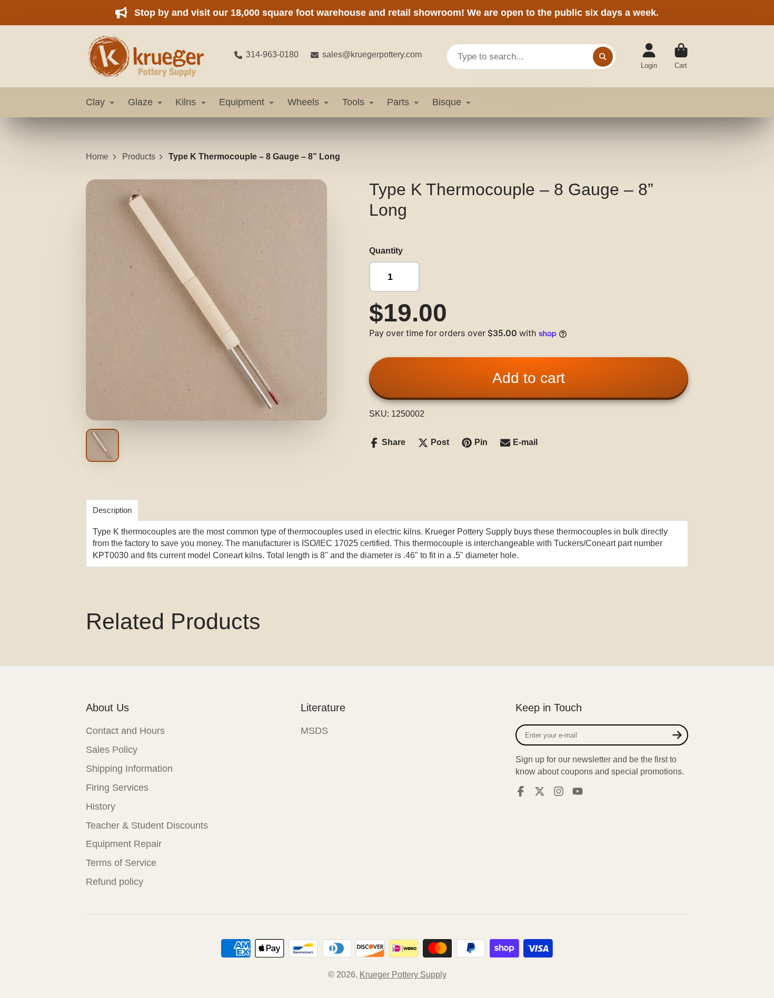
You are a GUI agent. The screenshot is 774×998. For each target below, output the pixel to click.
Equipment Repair (124, 844)
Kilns (185, 102)
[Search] (603, 56)
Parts (398, 102)
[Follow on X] (539, 791)
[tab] (112, 510)
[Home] (151, 56)
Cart (681, 56)
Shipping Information (129, 768)
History (100, 806)
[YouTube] (577, 791)
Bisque (446, 102)
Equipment (241, 102)
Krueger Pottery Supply (403, 974)
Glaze (140, 102)
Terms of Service (121, 863)
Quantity (386, 250)
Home (97, 156)
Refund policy (114, 881)
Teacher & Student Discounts (147, 825)
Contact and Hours (125, 730)
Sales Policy (111, 749)
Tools (353, 102)
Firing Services (117, 787)
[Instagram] (558, 791)
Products (138, 156)
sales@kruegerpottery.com (372, 54)
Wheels (303, 102)
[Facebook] (520, 791)
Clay (95, 102)
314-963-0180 (272, 54)
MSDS (314, 730)
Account (649, 56)
